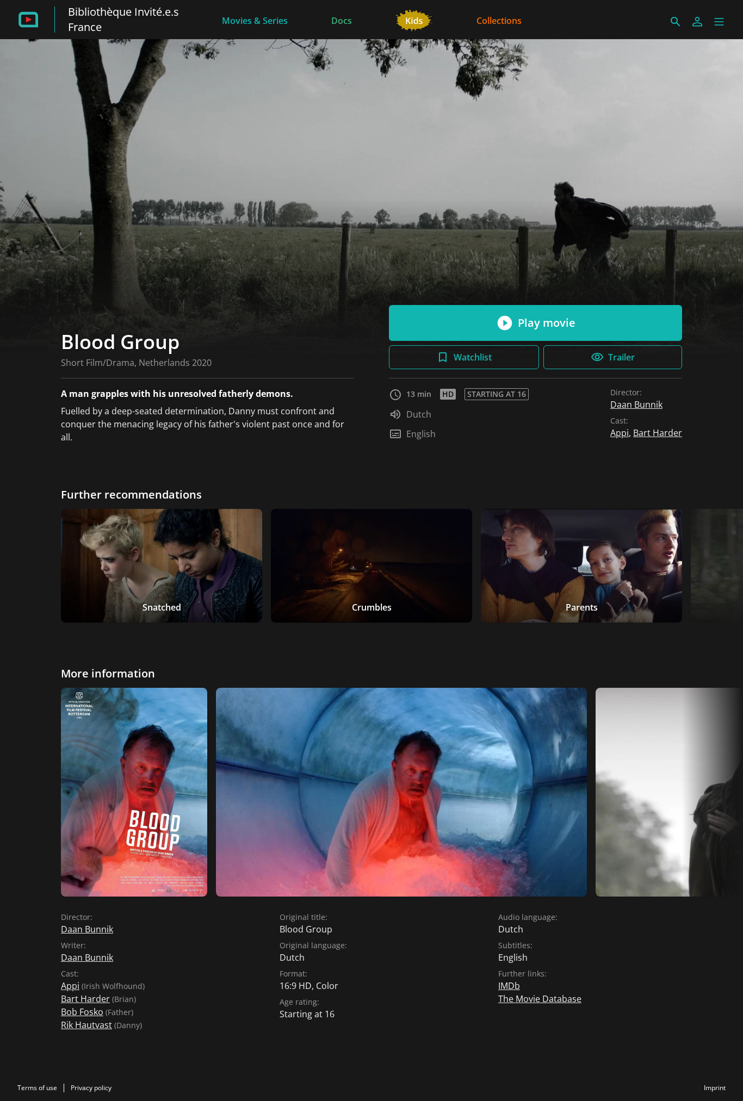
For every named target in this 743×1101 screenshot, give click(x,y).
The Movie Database (539, 999)
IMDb (509, 986)
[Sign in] (697, 22)
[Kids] (414, 19)
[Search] (675, 22)
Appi (619, 433)
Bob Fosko (82, 1012)
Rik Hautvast (86, 1025)
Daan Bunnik (636, 404)
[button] (719, 22)
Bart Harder (657, 433)
